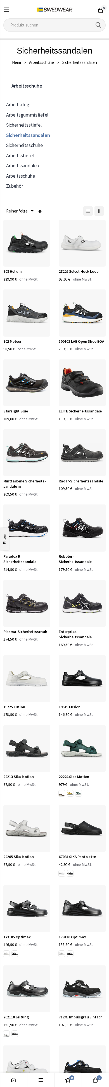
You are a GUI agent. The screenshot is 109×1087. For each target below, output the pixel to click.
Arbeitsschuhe (41, 62)
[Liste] (88, 211)
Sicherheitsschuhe (24, 145)
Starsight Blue (15, 411)
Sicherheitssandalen (28, 135)
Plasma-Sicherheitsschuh (25, 631)
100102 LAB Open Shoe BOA (81, 341)
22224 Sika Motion (74, 776)
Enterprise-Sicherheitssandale (75, 634)
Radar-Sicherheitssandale (81, 481)
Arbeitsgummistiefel (27, 115)
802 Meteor (12, 341)
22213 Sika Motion (18, 776)
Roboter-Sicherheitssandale (75, 559)
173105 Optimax (17, 936)
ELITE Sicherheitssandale (80, 411)
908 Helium (12, 271)
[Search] (98, 25)
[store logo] (55, 10)
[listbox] (71, 794)
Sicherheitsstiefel (24, 125)
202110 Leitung (16, 1017)
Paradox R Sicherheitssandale (19, 559)
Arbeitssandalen (22, 165)
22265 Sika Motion (18, 856)
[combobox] (54, 25)
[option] (62, 793)
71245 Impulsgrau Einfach (81, 1017)
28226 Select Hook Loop (78, 271)
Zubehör (14, 186)
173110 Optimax (72, 936)
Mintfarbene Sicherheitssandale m (24, 484)
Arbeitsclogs (19, 104)
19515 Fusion (69, 706)
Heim (16, 62)
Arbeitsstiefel (20, 155)
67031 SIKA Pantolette (77, 856)
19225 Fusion (14, 706)
